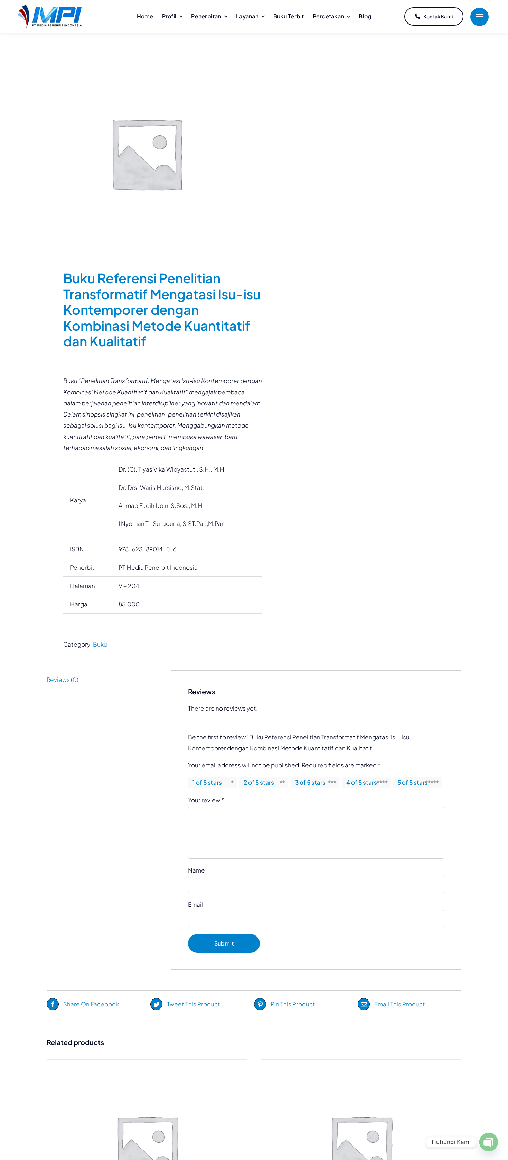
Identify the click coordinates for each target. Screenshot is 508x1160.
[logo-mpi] (49, 7)
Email (195, 904)
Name (196, 870)
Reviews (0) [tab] (62, 679)
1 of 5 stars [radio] (207, 782)
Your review (206, 800)
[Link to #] (479, 17)
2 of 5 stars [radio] (259, 782)
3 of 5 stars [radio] (310, 782)
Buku (100, 644)
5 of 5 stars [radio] (412, 782)
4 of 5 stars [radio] (361, 782)
